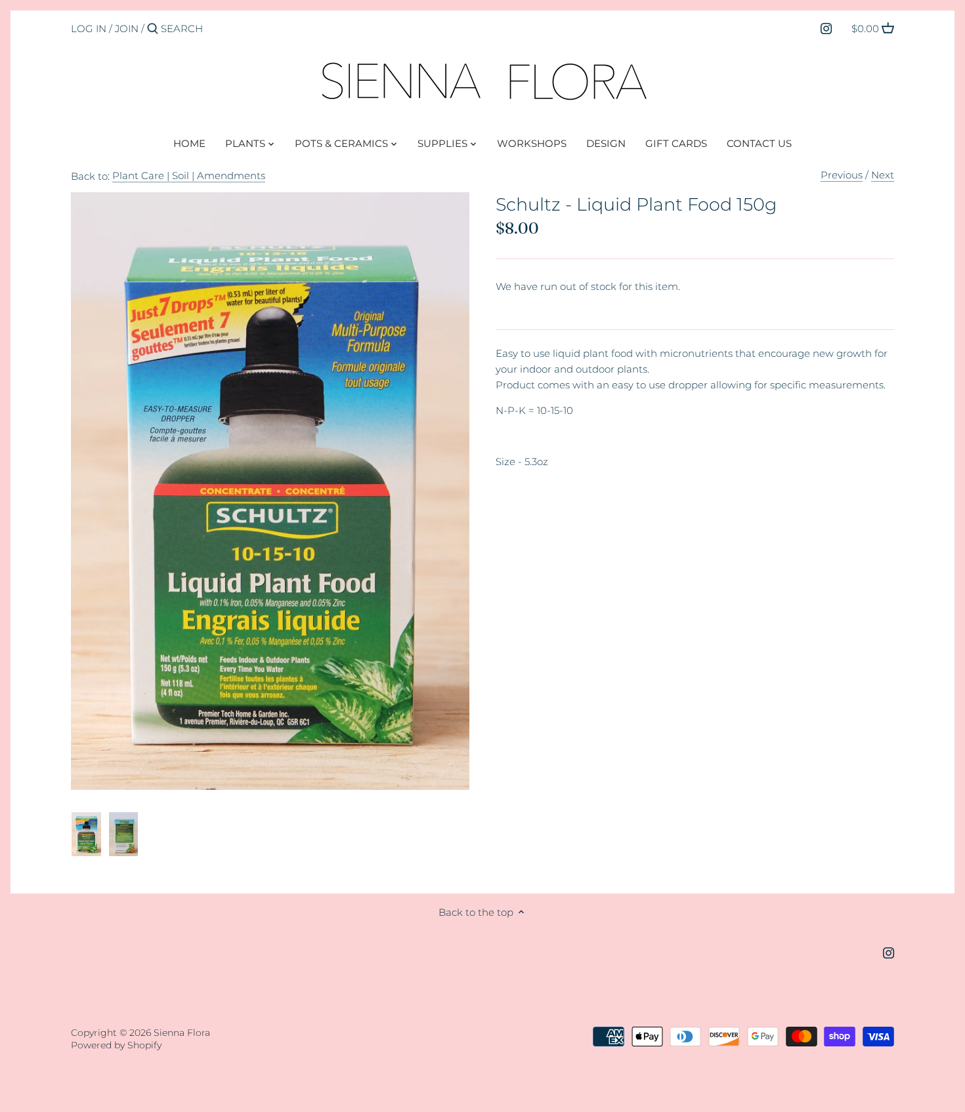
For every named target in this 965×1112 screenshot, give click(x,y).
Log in (88, 28)
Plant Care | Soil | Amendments (188, 175)
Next (882, 175)
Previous (842, 175)
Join (127, 28)
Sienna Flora (182, 1032)
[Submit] (152, 29)
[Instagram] (826, 28)
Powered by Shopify (116, 1045)
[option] (86, 834)
